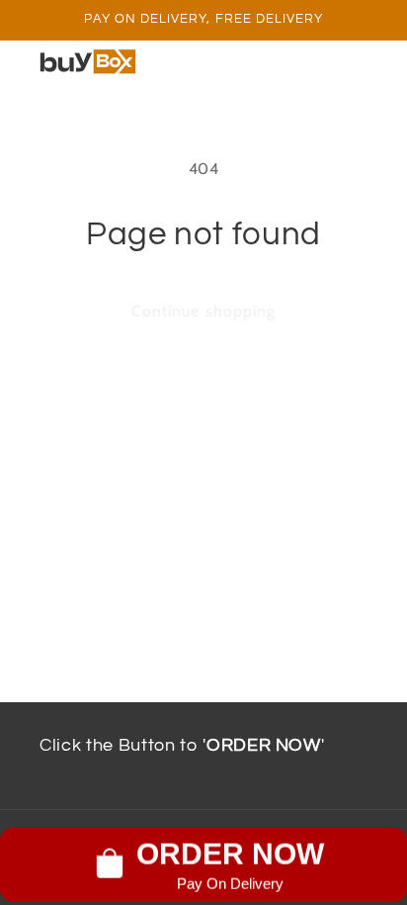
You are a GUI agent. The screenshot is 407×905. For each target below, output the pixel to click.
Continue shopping (203, 311)
